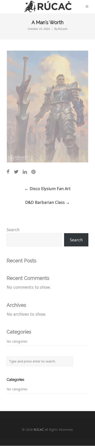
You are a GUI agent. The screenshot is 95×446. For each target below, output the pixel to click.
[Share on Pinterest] (33, 171)
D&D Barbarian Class (47, 202)
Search (13, 229)
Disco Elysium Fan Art (48, 188)
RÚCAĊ (39, 429)
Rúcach (63, 28)
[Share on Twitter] (16, 171)
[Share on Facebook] (8, 171)
